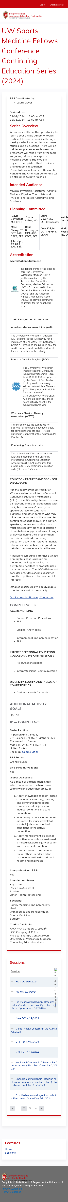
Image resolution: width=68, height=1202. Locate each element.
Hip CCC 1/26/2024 (26, 982)
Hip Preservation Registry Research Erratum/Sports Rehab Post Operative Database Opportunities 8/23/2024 (33, 1005)
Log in (42, 5)
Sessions (10, 1153)
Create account (56, 5)
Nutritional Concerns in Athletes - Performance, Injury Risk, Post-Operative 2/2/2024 (34, 1066)
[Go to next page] (41, 1108)
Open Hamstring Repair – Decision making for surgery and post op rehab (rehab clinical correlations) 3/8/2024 (34, 1082)
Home (8, 1149)
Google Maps (30, 752)
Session (15, 971)
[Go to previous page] (12, 1108)
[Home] (34, 14)
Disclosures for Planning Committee (31, 597)
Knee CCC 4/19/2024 (27, 1018)
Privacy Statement (12, 1189)
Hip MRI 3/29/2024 (26, 992)
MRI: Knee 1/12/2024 (27, 1052)
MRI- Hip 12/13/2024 (27, 1042)
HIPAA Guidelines (11, 1192)
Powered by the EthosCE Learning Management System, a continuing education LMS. (54, 1199)
